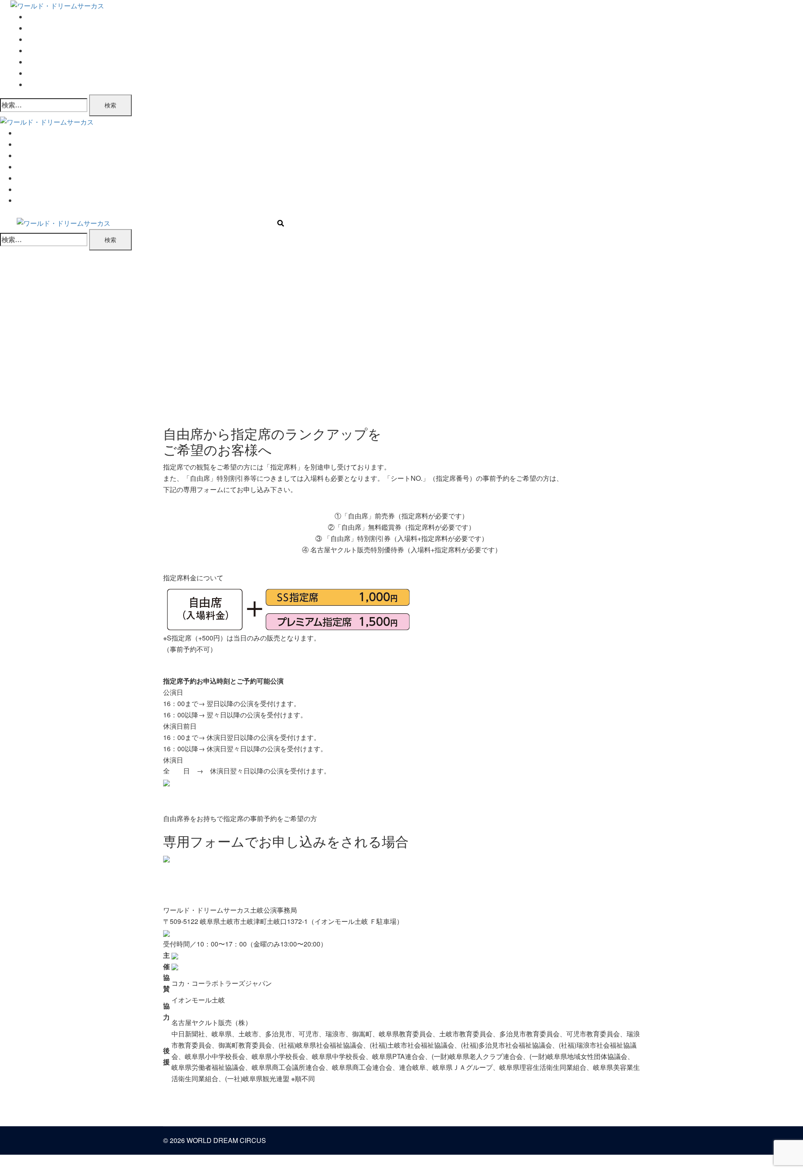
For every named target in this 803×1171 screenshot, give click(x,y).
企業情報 (40, 73)
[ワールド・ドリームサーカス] (57, 5)
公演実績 (40, 62)
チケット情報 (47, 39)
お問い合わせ (47, 84)
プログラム (44, 51)
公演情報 (40, 28)
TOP (34, 17)
